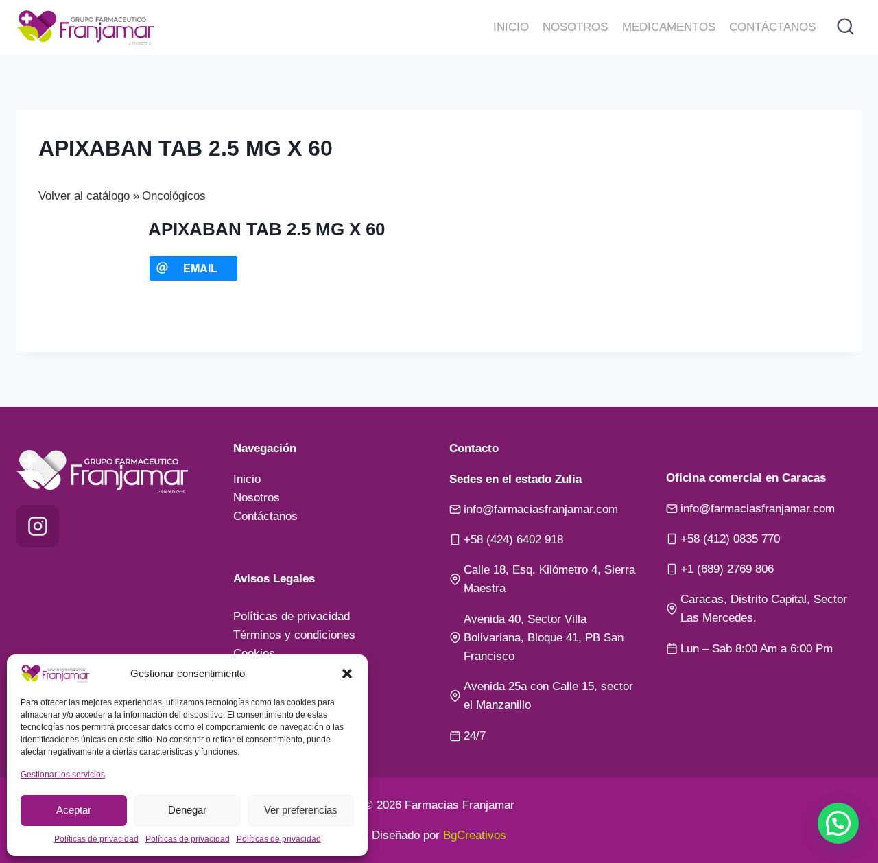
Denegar (187, 810)
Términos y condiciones (294, 634)
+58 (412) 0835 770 (730, 538)
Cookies (254, 653)
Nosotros (575, 27)
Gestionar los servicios (63, 774)
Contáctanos (772, 27)
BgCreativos (474, 835)
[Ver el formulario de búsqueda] (845, 28)
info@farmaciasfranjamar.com (541, 509)
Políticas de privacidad (96, 839)
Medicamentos (668, 27)
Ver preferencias (300, 810)
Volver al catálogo (85, 195)
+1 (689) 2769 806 (727, 569)
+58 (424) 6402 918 (513, 539)
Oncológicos (174, 195)
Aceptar (73, 810)
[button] (347, 674)
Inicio (511, 27)
